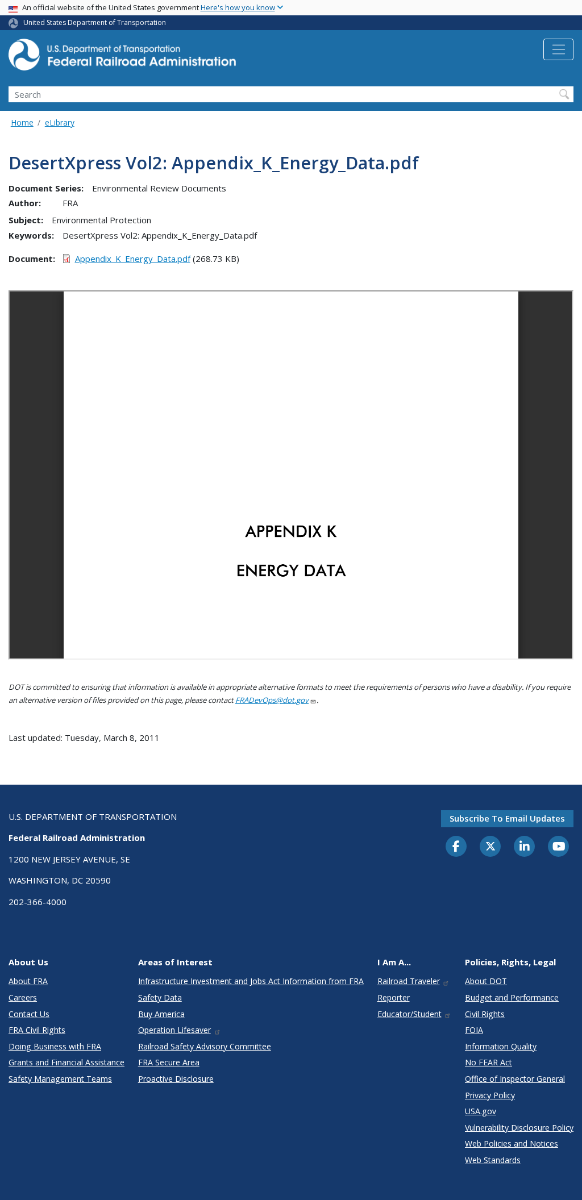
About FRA (28, 981)
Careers (23, 997)
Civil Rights (485, 1014)
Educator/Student (409, 1014)
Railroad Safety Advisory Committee (204, 1046)
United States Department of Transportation (94, 22)
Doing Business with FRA (55, 1046)
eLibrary (59, 122)
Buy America (161, 1014)
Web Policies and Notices (511, 1143)
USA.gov (480, 1111)
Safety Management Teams (60, 1078)
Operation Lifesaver (174, 1029)
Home (22, 122)
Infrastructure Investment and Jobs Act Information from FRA (251, 981)
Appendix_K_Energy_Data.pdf (132, 258)
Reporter (393, 997)
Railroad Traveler (408, 981)
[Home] (122, 58)
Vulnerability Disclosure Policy (519, 1127)
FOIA (474, 1029)
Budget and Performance (512, 997)
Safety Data (160, 997)
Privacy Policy (490, 1095)
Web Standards (493, 1160)
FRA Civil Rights (37, 1029)
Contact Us (29, 1014)
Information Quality (501, 1046)
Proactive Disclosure (176, 1078)
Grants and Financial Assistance (66, 1062)
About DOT (486, 981)
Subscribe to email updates (507, 818)
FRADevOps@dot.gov (272, 700)
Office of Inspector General (515, 1078)
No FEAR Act (488, 1062)
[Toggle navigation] (558, 49)
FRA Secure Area (168, 1062)
